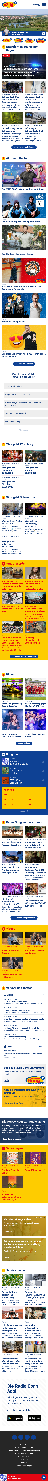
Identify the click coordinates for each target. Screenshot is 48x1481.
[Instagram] (20, 1437)
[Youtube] (27, 1437)
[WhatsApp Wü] (33, 1437)
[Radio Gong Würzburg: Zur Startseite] (9, 4)
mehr (41, 995)
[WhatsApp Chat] (43, 33)
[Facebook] (14, 1437)
